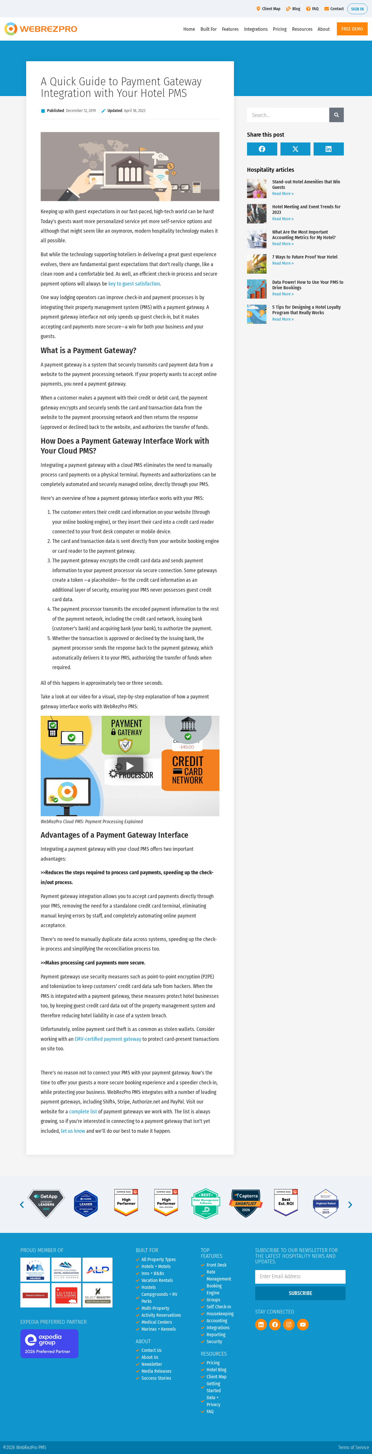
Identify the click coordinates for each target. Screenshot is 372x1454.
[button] (262, 149)
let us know (73, 1131)
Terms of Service (353, 1447)
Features (230, 29)
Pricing (280, 29)
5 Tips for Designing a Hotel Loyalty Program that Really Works (306, 309)
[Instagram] (289, 1324)
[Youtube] (303, 1324)
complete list (83, 1112)
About (324, 29)
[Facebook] (275, 1324)
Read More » (283, 193)
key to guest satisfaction (134, 284)
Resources (302, 29)
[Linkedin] (261, 1324)
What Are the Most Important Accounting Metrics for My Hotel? (304, 234)
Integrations (256, 29)
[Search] (336, 115)
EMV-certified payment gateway (108, 1039)
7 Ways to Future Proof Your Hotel (304, 257)
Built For (209, 29)
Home (189, 29)
